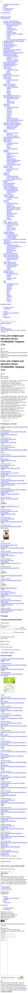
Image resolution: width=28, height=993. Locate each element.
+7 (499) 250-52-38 (5, 888)
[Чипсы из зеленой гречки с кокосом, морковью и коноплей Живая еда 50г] (14, 484)
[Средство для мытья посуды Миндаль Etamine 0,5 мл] (14, 746)
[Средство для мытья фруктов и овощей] (12, 718)
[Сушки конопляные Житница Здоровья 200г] (13, 475)
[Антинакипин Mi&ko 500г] (8, 795)
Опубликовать (4, 652)
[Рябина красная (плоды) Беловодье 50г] (11, 595)
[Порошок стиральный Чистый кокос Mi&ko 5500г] (14, 804)
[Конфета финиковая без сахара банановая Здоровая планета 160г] (14, 604)
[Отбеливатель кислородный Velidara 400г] (12, 669)
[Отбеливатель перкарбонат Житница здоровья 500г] (14, 727)
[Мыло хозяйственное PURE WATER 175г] (12, 828)
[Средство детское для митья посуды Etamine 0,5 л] (14, 737)
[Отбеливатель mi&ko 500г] (8, 821)
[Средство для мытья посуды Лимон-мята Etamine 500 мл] (14, 757)
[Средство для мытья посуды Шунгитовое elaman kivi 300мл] (14, 660)
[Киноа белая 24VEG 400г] (8, 514)
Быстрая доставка (6, 304)
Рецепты (6, 5)
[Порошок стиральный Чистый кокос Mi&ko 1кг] (14, 787)
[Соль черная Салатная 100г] (8, 442)
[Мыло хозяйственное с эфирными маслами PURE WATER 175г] (14, 837)
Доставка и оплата (9, 8)
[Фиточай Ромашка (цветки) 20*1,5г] (11, 563)
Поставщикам (7, 10)
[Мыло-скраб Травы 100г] (8, 555)
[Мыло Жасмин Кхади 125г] (8, 460)
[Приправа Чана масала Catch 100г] (10, 468)
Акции (5, 311)
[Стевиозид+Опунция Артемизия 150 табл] (12, 548)
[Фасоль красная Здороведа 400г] (6, 540)
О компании (7, 308)
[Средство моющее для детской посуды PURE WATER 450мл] (14, 778)
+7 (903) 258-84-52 (5, 12)
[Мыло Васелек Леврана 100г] (9, 434)
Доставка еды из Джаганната (11, 4)
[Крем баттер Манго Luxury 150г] (10, 506)
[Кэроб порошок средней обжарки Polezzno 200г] (14, 427)
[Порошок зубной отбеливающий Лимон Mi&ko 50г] (14, 451)
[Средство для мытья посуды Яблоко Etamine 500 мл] (14, 768)
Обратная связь (5, 892)
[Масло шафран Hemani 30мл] (9, 588)
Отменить (11, 652)
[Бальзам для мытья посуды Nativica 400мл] (12, 702)
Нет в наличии (4, 378)
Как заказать (7, 317)
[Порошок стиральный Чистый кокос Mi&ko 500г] (14, 813)
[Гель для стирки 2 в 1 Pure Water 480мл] (11, 710)
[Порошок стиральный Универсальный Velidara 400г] (9, 693)
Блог (5, 7)
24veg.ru (4, 925)
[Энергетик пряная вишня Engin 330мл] (11, 575)
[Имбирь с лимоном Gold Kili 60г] (10, 494)
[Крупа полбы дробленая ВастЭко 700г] (11, 521)
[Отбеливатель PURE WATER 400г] (10, 846)
